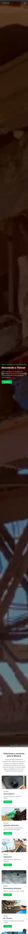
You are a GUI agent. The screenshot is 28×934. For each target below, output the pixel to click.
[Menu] (25, 3)
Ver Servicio (7, 864)
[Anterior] (2, 373)
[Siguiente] (25, 373)
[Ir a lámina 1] (10, 745)
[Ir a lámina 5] (17, 745)
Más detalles (7, 382)
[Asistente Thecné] (24, 930)
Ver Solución (8, 801)
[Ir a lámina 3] (14, 745)
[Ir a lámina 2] (13, 745)
